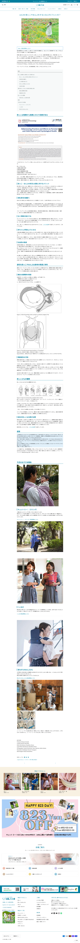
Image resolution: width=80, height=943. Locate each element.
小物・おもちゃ (21, 906)
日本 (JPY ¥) (70, 1)
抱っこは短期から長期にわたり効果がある (26, 74)
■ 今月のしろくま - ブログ (8, 910)
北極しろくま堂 (8, 939)
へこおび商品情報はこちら (23, 614)
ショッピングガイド (52, 8)
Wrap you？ (20, 921)
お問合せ (60, 8)
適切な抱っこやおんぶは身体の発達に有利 (26, 88)
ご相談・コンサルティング (42, 904)
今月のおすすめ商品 (22, 102)
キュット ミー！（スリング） (25, 104)
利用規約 (39, 915)
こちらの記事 (46, 224)
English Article (20, 759)
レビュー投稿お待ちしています (40, 1)
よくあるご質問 (40, 900)
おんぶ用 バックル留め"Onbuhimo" (26, 919)
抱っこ (19, 900)
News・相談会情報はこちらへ (24, 48)
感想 (19, 100)
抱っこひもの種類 (21, 95)
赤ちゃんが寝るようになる (24, 83)
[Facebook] (4, 1)
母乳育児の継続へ (22, 79)
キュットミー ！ (21, 913)
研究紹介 (35, 759)
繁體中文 (75, 1)
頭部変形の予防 (22, 93)
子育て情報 (33, 8)
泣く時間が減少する (23, 81)
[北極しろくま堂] (40, 5)
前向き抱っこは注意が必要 (24, 97)
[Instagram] (7, 1)
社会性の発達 (22, 86)
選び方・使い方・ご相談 (23, 8)
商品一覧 (14, 8)
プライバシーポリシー (42, 917)
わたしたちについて (41, 8)
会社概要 (39, 906)
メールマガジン (26, 759)
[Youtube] (5, 1)
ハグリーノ (20, 923)
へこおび (21, 106)
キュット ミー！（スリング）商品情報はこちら (27, 519)
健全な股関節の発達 (23, 90)
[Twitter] (2, 1)
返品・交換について (41, 921)
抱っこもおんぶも (22, 902)
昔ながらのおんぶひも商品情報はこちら (26, 678)
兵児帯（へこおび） (22, 915)
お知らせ (65, 8)
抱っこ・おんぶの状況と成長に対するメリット (28, 77)
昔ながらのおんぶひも (23, 109)
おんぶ (19, 904)
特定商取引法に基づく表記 (43, 919)
